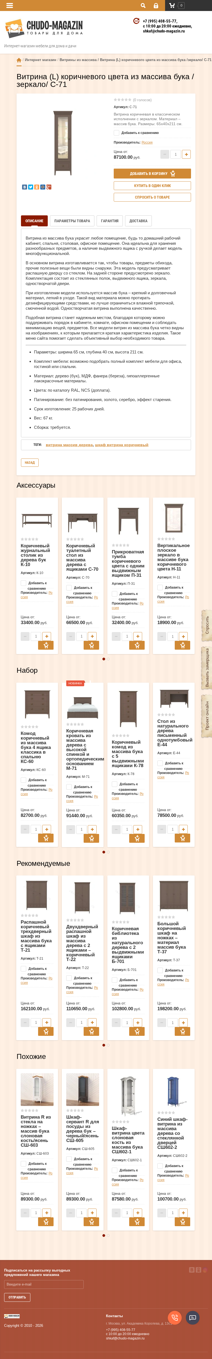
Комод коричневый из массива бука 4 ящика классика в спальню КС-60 (36, 747)
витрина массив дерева (69, 445)
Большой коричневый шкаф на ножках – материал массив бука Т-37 (171, 937)
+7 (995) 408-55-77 (159, 21)
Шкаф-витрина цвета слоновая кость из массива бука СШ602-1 (128, 1140)
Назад (30, 463)
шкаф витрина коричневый (122, 445)
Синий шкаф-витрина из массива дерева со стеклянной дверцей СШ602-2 (172, 1133)
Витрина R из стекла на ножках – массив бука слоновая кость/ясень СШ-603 (36, 1131)
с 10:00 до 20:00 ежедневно (167, 26)
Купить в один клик (152, 185)
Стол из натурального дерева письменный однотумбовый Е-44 (174, 733)
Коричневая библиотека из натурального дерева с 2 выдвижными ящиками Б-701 (128, 945)
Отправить (17, 1297)
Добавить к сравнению (140, 133)
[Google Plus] (48, 187)
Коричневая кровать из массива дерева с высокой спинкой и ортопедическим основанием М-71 (85, 749)
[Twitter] (30, 187)
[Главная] (19, 60)
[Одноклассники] (36, 187)
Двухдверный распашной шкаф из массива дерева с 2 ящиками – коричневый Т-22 (82, 943)
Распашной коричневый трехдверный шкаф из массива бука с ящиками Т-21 (36, 936)
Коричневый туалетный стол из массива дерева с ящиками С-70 (82, 557)
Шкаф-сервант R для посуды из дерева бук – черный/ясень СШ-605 (82, 1128)
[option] (63, 143)
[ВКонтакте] (24, 187)
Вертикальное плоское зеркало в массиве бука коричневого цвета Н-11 (173, 557)
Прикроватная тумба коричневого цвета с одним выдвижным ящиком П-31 (128, 563)
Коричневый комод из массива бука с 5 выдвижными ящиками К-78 (128, 754)
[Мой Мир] (42, 187)
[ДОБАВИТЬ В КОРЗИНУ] (46, 645)
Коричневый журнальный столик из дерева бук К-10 (35, 555)
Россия (147, 142)
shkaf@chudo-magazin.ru (164, 31)
